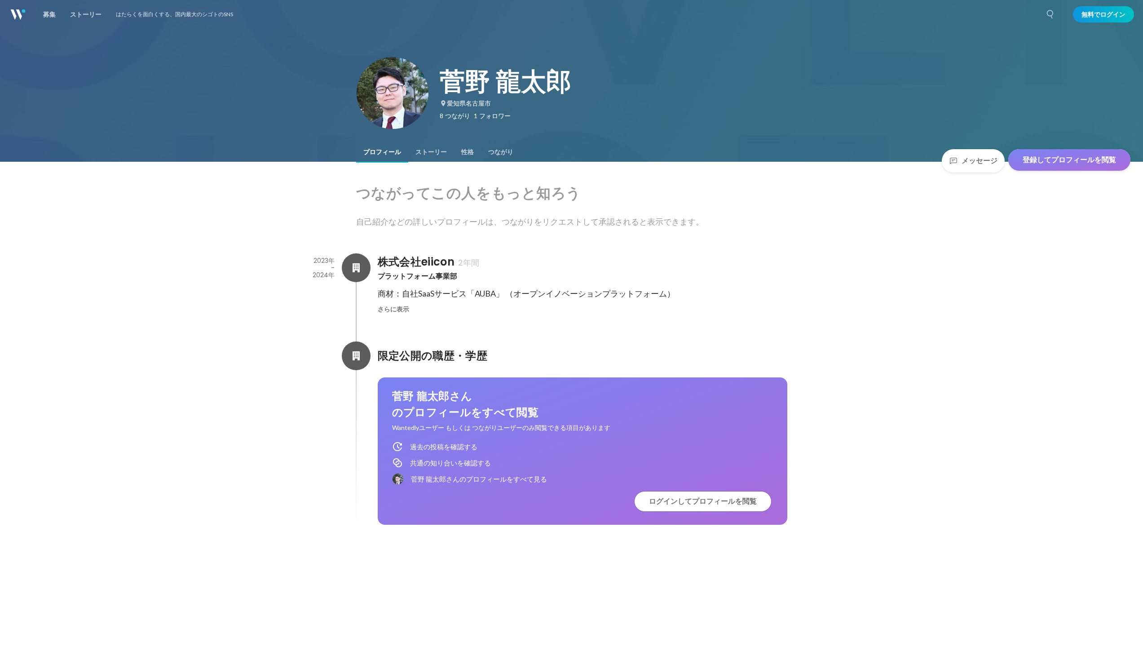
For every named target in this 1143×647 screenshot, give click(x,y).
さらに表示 (393, 309)
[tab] (382, 152)
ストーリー (431, 151)
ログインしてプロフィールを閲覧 (703, 501)
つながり (500, 151)
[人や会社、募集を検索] (1050, 14)
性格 (467, 151)
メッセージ (979, 160)
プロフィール (382, 151)
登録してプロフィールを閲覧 (1069, 160)
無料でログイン (1103, 14)
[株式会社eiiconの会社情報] (356, 267)
